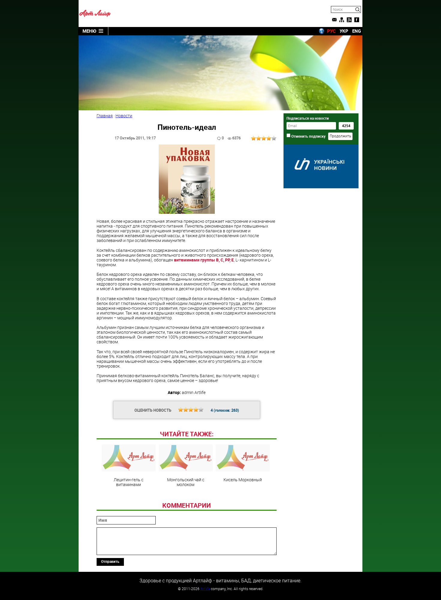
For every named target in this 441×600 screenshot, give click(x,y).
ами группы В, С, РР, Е (204, 260)
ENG (356, 31)
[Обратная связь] (334, 19)
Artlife (205, 588)
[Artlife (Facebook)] (356, 19)
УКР (344, 31)
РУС (331, 31)
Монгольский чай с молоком (185, 482)
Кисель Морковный (243, 479)
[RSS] (349, 19)
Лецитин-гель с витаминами (128, 482)
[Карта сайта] (341, 19)
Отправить (110, 561)
